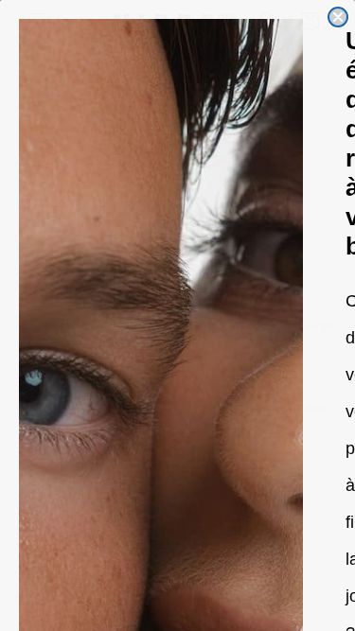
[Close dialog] (337, 17)
